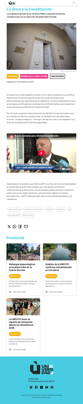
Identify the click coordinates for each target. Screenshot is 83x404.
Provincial (13, 76)
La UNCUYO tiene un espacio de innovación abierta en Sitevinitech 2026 (21, 323)
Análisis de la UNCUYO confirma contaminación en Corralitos (58, 267)
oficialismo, (61, 209)
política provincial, (14, 209)
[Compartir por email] (25, 226)
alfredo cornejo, (28, 215)
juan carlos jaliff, (13, 215)
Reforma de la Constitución (34, 76)
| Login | (48, 397)
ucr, (69, 209)
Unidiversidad (57, 76)
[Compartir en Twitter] (9, 226)
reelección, (49, 209)
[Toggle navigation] (73, 2)
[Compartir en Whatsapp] (14, 226)
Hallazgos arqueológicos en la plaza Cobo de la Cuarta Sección (22, 267)
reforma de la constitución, (33, 209)
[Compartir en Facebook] (20, 226)
